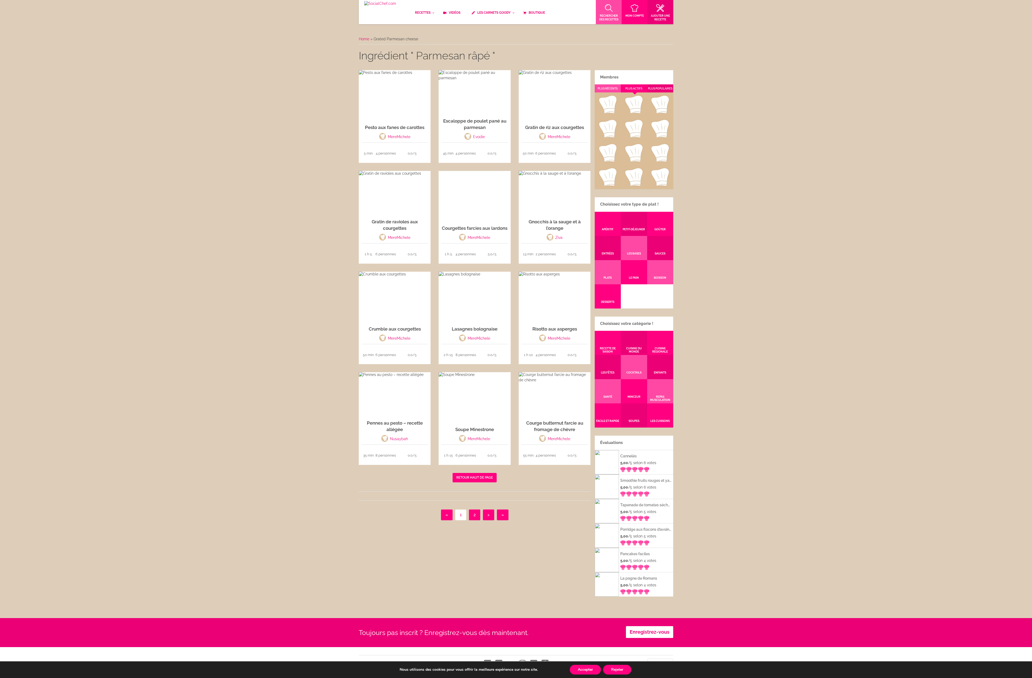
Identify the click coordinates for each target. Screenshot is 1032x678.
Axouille (660, 112)
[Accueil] (380, 3)
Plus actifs (633, 88)
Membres (609, 77)
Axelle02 (607, 161)
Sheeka (607, 185)
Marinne (634, 136)
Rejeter (617, 669)
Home (364, 39)
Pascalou (660, 161)
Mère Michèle (607, 112)
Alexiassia (633, 161)
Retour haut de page (474, 477)
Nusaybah (660, 136)
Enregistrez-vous (649, 632)
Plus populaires (660, 88)
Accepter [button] (585, 669)
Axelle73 (660, 185)
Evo (607, 136)
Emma (634, 112)
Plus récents (608, 88)
